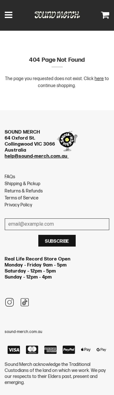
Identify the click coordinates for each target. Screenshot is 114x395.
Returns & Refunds (24, 191)
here (99, 78)
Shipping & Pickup (23, 183)
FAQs (10, 176)
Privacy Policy (18, 205)
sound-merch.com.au (23, 331)
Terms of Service (22, 198)
